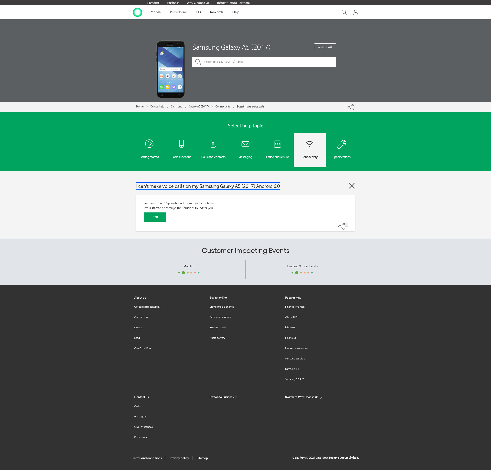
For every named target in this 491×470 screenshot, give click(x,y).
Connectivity (222, 106)
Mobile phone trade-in (297, 348)
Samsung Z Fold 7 (294, 379)
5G (198, 12)
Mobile (156, 12)
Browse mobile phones (222, 306)
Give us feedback (143, 426)
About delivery (217, 337)
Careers (138, 327)
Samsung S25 (292, 368)
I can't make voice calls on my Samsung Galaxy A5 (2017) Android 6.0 (208, 186)
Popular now (293, 297)
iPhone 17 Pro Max (295, 306)
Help (235, 12)
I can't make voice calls (250, 106)
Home (140, 106)
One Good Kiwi (142, 348)
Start (155, 217)
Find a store (140, 437)
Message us (140, 416)
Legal (137, 337)
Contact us (141, 397)
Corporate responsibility (147, 306)
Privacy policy (179, 458)
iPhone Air (290, 337)
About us (140, 297)
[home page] (137, 12)
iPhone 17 (290, 327)
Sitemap (202, 458)
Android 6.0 (325, 47)
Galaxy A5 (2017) (199, 106)
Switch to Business (222, 397)
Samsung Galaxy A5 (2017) (231, 47)
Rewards (216, 12)
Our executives (142, 317)
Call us (137, 406)
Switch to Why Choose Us (302, 397)
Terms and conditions (147, 458)
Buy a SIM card (218, 327)
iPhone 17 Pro (292, 317)
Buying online (218, 297)
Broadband (178, 12)
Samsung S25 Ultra (295, 358)
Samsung (176, 106)
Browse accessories (220, 317)
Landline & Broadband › (302, 266)
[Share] (354, 106)
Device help (157, 106)
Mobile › (189, 266)
